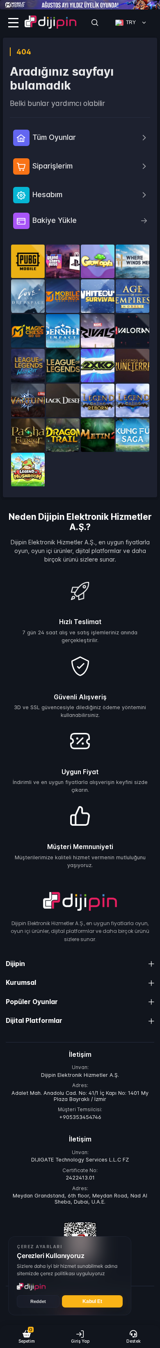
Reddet (38, 1301)
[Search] (95, 22)
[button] (26, 1337)
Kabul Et (92, 1301)
